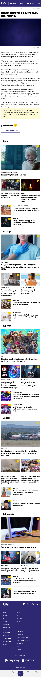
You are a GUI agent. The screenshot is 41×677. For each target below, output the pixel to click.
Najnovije (13, 3)
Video (18, 613)
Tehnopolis (7, 638)
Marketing (20, 632)
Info (4, 613)
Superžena (6, 633)
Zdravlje (6, 624)
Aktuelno (16, 218)
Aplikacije (20, 643)
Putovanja (7, 627)
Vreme (19, 621)
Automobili (7, 641)
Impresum (20, 635)
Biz (4, 618)
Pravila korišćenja (23, 637)
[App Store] (28, 660)
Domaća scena (6, 379)
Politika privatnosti (23, 640)
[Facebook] (24, 604)
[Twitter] (28, 604)
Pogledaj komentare (10, 130)
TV (17, 615)
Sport (5, 615)
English (4, 448)
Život (5, 621)
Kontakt (19, 649)
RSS (18, 646)
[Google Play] (12, 660)
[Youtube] (37, 604)
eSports (6, 636)
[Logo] (3, 3)
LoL (2, 356)
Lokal (5, 644)
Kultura (6, 630)
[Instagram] (33, 604)
